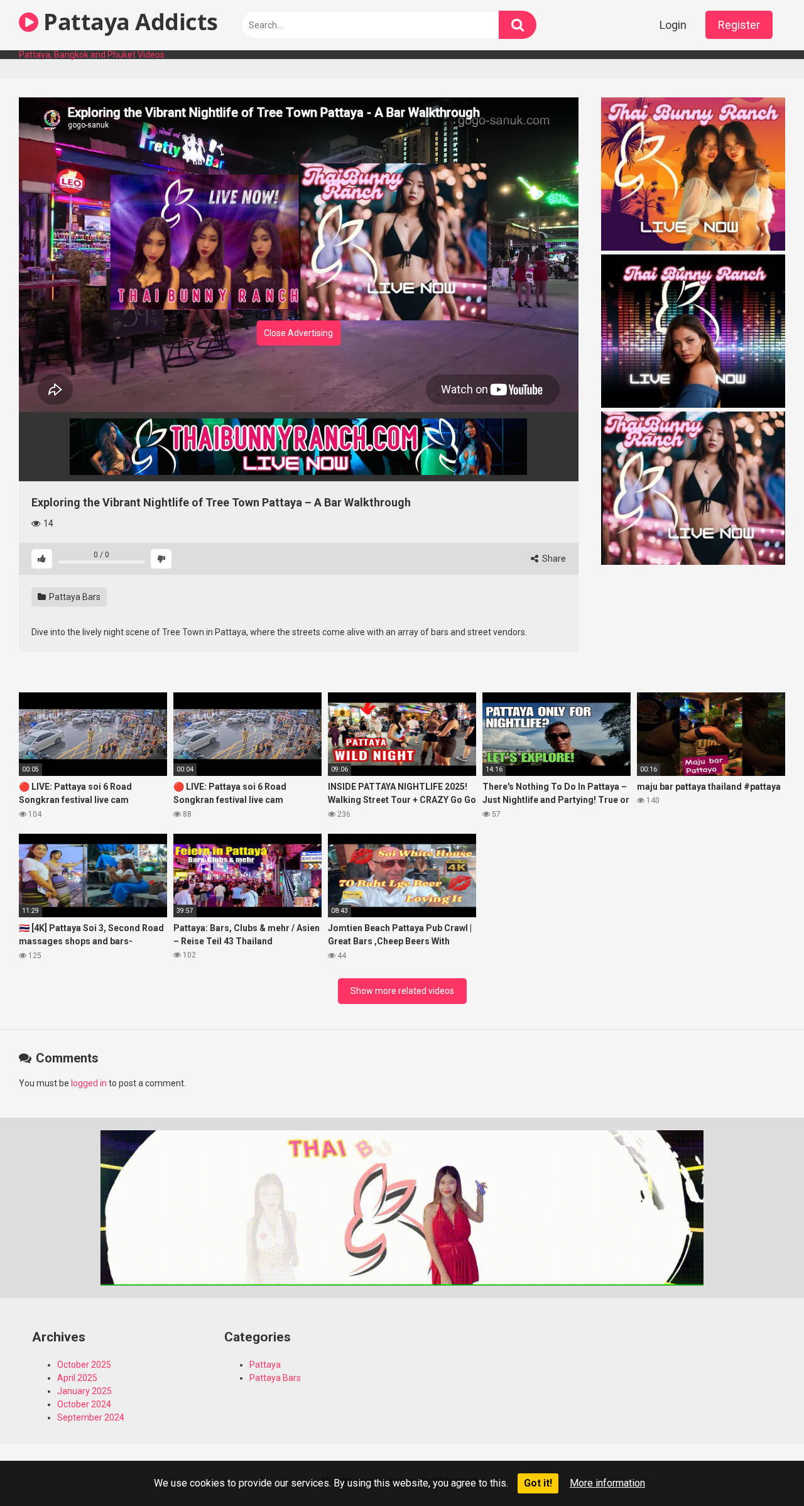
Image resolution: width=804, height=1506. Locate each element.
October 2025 (84, 1365)
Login (673, 24)
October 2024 (84, 1404)
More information (607, 1483)
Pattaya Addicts (128, 21)
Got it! (538, 1483)
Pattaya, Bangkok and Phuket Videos (92, 54)
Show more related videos (402, 991)
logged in (89, 1083)
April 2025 (77, 1378)
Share (553, 559)
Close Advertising (298, 333)
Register (739, 24)
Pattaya (265, 1365)
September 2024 (90, 1417)
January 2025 (84, 1391)
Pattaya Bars (73, 597)
